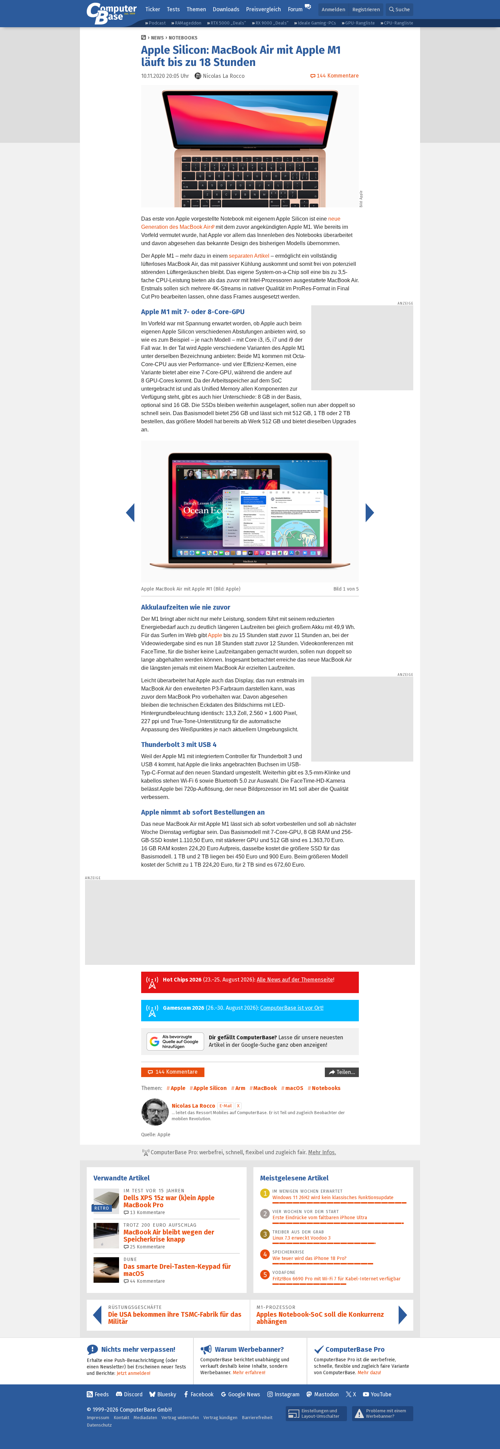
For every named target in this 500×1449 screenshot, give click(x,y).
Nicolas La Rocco (193, 1106)
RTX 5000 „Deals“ (228, 22)
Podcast (157, 22)
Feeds (102, 1394)
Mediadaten (145, 1417)
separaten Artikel (249, 256)
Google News (244, 1394)
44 (147, 1281)
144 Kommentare (175, 1072)
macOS (294, 1088)
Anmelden (333, 9)
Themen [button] (196, 9)
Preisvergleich (263, 9)
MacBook (265, 1088)
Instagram (287, 1394)
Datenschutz (99, 1425)
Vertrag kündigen (220, 1417)
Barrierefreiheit (257, 1417)
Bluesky (166, 1394)
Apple (215, 635)
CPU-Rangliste (398, 22)
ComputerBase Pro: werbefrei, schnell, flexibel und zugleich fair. (242, 1152)
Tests (173, 9)
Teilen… (345, 1072)
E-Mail (225, 1105)
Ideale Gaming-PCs (317, 22)
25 (147, 1247)
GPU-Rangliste (360, 22)
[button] (399, 9)
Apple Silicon (210, 1088)
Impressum (98, 1417)
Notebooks (183, 38)
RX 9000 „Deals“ (271, 22)
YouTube (381, 1394)
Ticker (152, 9)
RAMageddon (188, 22)
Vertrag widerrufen (180, 1417)
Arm (240, 1088)
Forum (295, 9)
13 (147, 1212)
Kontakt (121, 1417)
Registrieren (366, 9)
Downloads (226, 9)
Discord (133, 1394)
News (157, 38)
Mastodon (326, 1394)
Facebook (202, 1394)
